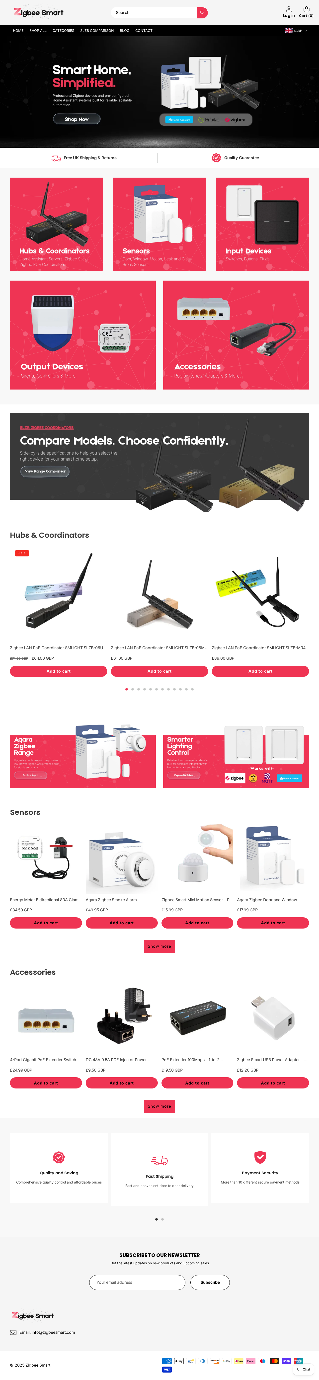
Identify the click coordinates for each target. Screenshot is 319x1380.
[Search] (202, 12)
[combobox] (159, 12)
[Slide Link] (159, 92)
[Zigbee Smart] (39, 12)
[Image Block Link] (56, 224)
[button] (306, 12)
